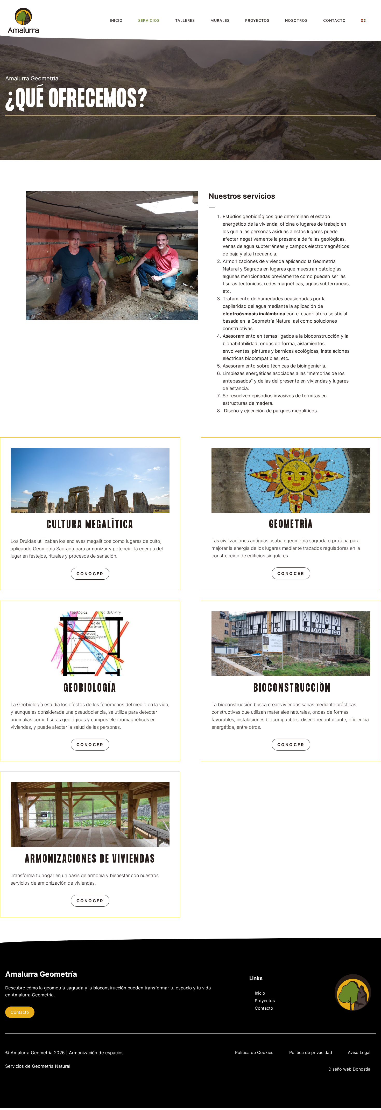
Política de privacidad (310, 1052)
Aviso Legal (359, 1052)
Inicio (260, 993)
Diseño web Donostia (349, 1069)
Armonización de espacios (96, 1052)
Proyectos (265, 1000)
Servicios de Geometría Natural (37, 1066)
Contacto (20, 1012)
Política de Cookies (254, 1052)
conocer (90, 573)
